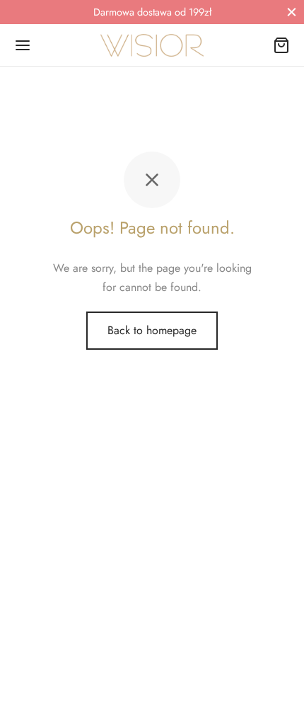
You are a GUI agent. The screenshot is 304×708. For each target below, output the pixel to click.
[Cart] (281, 45)
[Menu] (22, 45)
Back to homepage (152, 330)
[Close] (291, 11)
